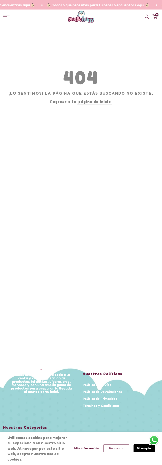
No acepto (116, 448)
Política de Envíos (97, 385)
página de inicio (94, 102)
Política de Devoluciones (102, 392)
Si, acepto (144, 448)
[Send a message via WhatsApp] (154, 440)
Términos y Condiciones (101, 406)
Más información (86, 448)
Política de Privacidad (100, 399)
